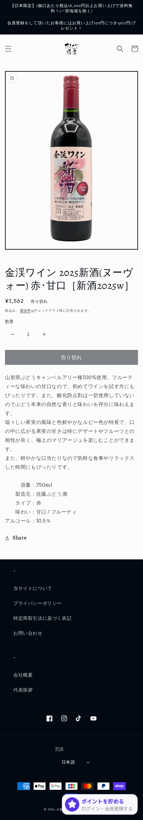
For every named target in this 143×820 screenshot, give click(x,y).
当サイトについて (32, 588)
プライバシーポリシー (37, 603)
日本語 (68, 762)
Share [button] (20, 537)
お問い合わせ (28, 633)
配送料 (25, 310)
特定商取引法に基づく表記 (42, 618)
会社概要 (23, 675)
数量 (9, 321)
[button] (8, 48)
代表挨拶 (23, 690)
